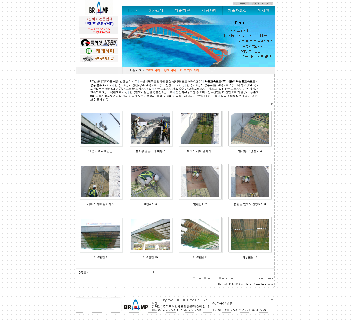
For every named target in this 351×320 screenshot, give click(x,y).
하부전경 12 (249, 257)
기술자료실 (237, 10)
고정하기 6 (150, 204)
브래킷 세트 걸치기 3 (200, 151)
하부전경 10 (150, 257)
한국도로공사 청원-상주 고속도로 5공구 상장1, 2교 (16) (149, 85)
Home (132, 10)
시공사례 (209, 10)
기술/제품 (182, 10)
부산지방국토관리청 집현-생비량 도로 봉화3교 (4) (171, 81)
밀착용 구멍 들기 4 (250, 151)
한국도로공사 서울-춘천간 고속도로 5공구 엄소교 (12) (189, 88)
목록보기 (83, 272)
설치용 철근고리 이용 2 (150, 151)
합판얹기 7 (200, 204)
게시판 (263, 10)
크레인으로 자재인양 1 (100, 151)
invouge (270, 284)
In (272, 104)
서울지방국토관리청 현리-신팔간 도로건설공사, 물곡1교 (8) (133, 96)
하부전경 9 (100, 257)
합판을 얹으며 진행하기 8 (250, 204)
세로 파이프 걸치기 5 (100, 204)
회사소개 (155, 10)
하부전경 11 (200, 257)
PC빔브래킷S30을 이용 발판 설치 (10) (113, 81)
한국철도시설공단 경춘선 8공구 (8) (152, 92)
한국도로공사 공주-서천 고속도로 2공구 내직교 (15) (219, 85)
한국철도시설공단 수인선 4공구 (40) (196, 96)
